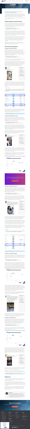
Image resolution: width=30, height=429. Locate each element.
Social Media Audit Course (18, 416)
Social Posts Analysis (4, 416)
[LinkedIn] (15, 427)
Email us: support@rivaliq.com (25, 419)
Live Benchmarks (17, 415)
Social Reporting (3, 417)
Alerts (2, 421)
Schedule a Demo (24, 418)
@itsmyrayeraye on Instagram (8, 198)
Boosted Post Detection (4, 418)
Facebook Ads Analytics (4, 420)
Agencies (9, 413)
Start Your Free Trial (15, 406)
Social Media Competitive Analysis (4, 414)
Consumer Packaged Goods (11, 415)
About (23, 413)
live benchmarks (18, 113)
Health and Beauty (10, 416)
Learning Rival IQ (17, 417)
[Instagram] (17, 427)
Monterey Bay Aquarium (9, 286)
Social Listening (3, 415)
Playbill (20, 349)
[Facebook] (12, 427)
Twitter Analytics (10, 421)
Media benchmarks (19, 373)
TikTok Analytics (10, 419)
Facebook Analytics (10, 420)
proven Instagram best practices (11, 15)
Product (2, 413)
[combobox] (15, 179)
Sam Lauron (12, 6)
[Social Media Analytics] (3, 1)
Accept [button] (5, 427)
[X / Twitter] (14, 427)
